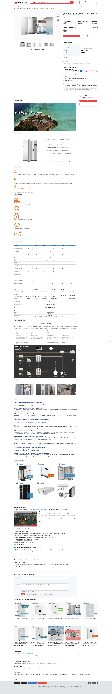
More (15, 679)
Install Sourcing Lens (43, 682)
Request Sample (84, 38)
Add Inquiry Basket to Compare (37, 49)
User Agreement (62, 689)
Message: (18, 584)
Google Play (24, 682)
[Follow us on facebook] (89, 682)
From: (19, 578)
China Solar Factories (30, 674)
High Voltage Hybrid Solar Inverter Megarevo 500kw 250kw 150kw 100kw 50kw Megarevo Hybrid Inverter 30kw (72, 620)
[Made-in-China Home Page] (20, 2)
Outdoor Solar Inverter (29, 668)
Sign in (97, 3)
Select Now (95, 27)
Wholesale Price (62, 686)
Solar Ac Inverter (28, 677)
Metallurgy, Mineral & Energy (22, 8)
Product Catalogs (30, 653)
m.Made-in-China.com (58, 687)
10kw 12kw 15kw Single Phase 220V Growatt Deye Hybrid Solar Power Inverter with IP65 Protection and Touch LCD (21, 620)
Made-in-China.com (51, 687)
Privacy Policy (74, 689)
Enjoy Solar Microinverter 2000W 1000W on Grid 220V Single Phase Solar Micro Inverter (72, 643)
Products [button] (33, 2)
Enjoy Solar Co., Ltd (69, 16)
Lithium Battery (37, 549)
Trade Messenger (32, 682)
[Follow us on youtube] (94, 682)
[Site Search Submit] (72, 2)
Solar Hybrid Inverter (63, 674)
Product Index (76, 686)
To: (19, 581)
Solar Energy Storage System (56, 549)
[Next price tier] (98, 22)
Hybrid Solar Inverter (39, 668)
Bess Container (25, 549)
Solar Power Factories (40, 674)
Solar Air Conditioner (66, 549)
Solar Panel (42, 549)
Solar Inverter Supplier (19, 677)
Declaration (68, 689)
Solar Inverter (42, 8)
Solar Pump (30, 551)
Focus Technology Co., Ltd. (48, 689)
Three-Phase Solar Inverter (50, 8)
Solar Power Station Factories (51, 674)
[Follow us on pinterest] (95, 682)
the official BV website (40, 509)
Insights (80, 686)
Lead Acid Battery (24, 551)
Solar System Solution (18, 655)
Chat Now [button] (90, 35)
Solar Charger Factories (19, 674)
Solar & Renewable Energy (33, 8)
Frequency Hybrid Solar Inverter (85, 674)
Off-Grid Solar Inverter (19, 668)
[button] (68, 2)
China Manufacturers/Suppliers (47, 686)
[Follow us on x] (90, 682)
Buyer (71, 6)
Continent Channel (70, 686)
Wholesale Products (56, 686)
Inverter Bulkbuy (37, 677)
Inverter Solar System (73, 674)
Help (77, 6)
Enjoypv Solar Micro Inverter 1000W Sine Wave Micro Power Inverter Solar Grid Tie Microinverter (55, 643)
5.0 (84, 97)
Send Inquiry (71, 35)
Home (15, 8)
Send (23, 594)
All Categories (18, 6)
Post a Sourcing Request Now (46, 594)
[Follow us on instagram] (92, 682)
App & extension (84, 6)
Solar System (30, 549)
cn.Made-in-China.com (67, 687)
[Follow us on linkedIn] (97, 682)
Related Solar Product (81, 657)
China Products (38, 686)
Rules (97, 6)
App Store (17, 682)
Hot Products (32, 686)
